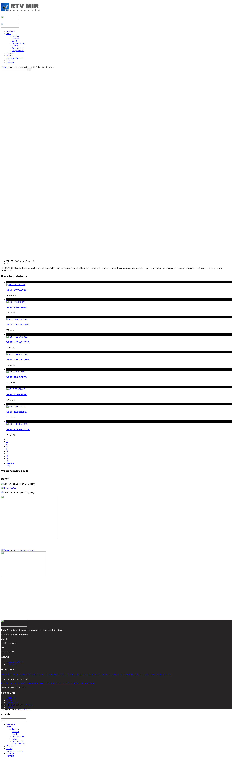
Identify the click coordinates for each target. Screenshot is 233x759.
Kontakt (10, 63)
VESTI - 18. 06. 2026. (18, 429)
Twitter (9, 700)
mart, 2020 (11, 664)
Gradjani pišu (18, 48)
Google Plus (12, 702)
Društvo (15, 38)
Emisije (9, 53)
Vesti (8, 33)
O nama (10, 60)
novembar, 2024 (14, 662)
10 (7, 461)
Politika (15, 36)
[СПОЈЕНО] (8, 488)
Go (29, 70)
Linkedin (10, 707)
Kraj (8, 466)
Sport (14, 41)
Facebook (11, 698)
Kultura (15, 46)
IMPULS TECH (24, 709)
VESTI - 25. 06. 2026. (18, 342)
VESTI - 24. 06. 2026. (18, 359)
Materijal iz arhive (14, 58)
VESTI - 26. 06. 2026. (18, 324)
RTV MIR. (28, 705)
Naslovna (10, 31)
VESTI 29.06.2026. (16, 307)
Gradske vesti (18, 43)
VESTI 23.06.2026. (16, 377)
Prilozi (9, 55)
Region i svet (18, 50)
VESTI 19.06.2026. (16, 412)
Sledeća (10, 463)
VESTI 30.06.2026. (16, 290)
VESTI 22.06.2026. (16, 394)
